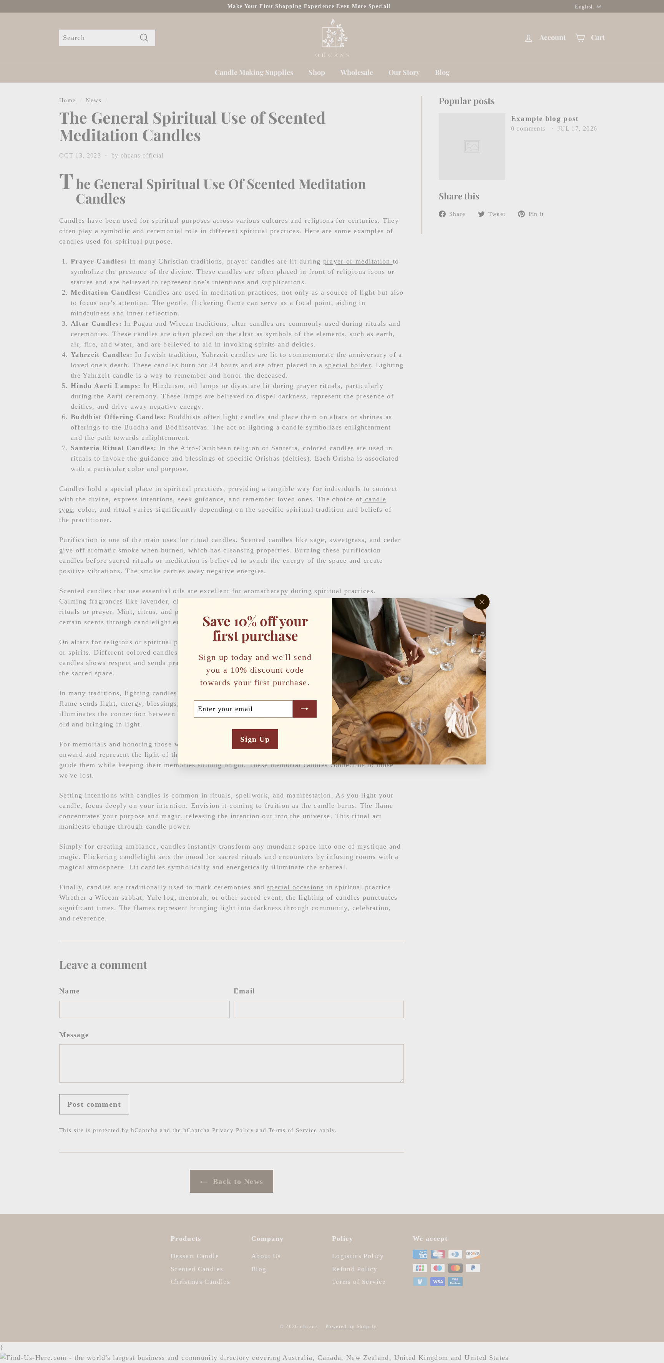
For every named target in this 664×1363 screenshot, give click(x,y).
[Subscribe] (305, 709)
